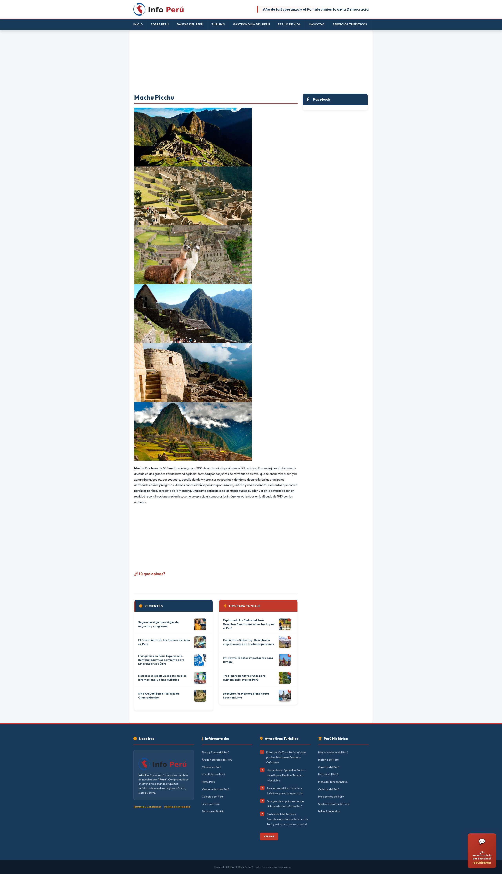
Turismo (218, 24)
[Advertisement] (251, 62)
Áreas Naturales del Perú (217, 759)
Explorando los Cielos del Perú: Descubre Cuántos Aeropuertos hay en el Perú (249, 624)
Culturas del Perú (328, 789)
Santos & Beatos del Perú (333, 804)
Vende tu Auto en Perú (215, 789)
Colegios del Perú (213, 796)
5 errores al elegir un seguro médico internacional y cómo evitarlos (162, 677)
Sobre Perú (160, 24)
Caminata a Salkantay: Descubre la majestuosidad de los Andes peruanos (248, 642)
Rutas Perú (208, 782)
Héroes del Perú (328, 774)
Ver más (269, 836)
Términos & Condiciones (147, 806)
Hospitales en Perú (213, 774)
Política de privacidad (177, 806)
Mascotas (317, 24)
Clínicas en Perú (211, 767)
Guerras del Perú (328, 767)
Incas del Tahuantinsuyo (333, 782)
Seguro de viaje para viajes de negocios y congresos (158, 624)
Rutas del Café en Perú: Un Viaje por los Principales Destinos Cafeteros (286, 757)
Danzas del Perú (190, 24)
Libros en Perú (211, 804)
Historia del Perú (328, 759)
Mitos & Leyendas (329, 811)
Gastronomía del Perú (251, 24)
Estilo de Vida (289, 24)
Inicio (138, 24)
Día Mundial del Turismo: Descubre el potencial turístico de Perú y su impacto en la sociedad (287, 819)
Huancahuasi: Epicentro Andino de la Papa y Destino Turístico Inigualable (286, 775)
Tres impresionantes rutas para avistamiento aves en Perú (244, 677)
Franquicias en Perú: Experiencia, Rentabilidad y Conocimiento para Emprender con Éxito (161, 659)
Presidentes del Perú (331, 796)
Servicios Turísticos (350, 24)
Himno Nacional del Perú (333, 752)
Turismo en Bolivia (213, 811)
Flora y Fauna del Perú (215, 752)
